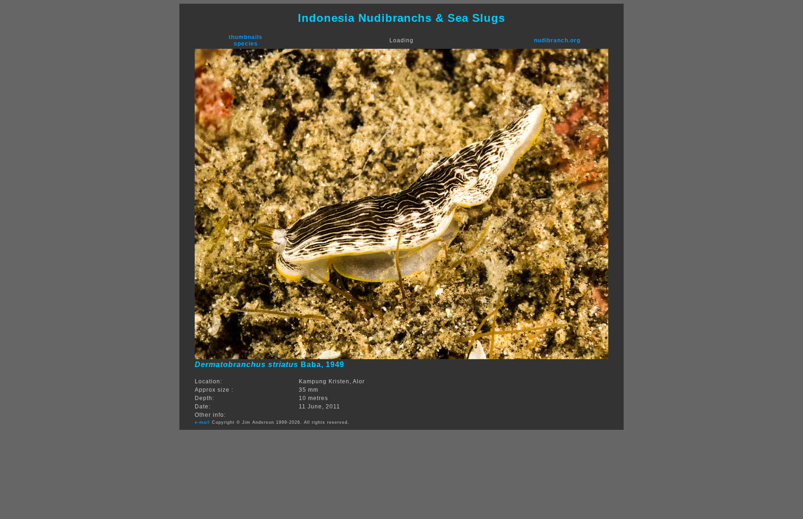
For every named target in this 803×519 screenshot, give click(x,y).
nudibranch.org (557, 40)
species (246, 43)
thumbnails (246, 37)
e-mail (202, 422)
